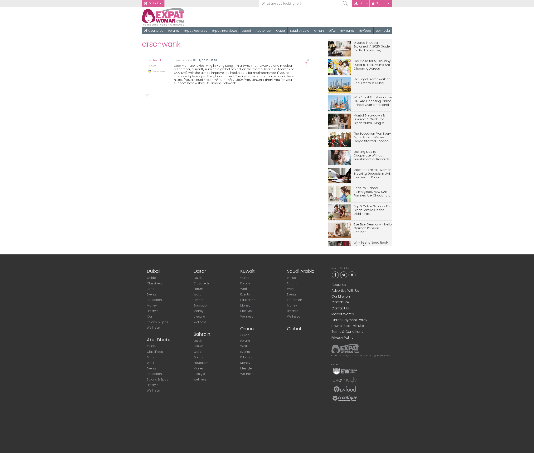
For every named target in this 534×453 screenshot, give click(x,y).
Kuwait (247, 271)
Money (152, 305)
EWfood (365, 30)
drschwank (154, 60)
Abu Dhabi (263, 30)
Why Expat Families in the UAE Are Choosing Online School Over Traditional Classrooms (373, 101)
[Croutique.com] (344, 398)
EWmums (347, 30)
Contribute (340, 302)
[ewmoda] (344, 380)
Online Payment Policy (349, 320)
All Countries (153, 30)
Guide (151, 278)
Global (153, 3)
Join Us (363, 3)
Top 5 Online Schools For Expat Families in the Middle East (372, 210)
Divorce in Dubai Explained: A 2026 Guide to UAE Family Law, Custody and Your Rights (373, 46)
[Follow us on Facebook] (335, 274)
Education (154, 300)
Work (150, 363)
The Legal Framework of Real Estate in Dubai (372, 81)
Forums (174, 30)
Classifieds (155, 283)
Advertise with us (345, 290)
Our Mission (340, 296)
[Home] (178, 17)
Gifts (332, 30)
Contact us (340, 308)
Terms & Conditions (347, 331)
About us (338, 284)
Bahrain (202, 334)
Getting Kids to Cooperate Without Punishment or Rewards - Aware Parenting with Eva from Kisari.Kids (373, 155)
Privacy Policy (342, 337)
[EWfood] (344, 389)
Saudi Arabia (299, 30)
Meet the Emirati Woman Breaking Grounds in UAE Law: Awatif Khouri (373, 173)
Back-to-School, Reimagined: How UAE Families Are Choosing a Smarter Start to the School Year (372, 192)
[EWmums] (344, 371)
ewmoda (383, 30)
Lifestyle (152, 311)
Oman (319, 30)
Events (151, 294)
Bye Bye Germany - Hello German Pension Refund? (373, 228)
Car (149, 316)
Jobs (150, 289)
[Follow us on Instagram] (352, 274)
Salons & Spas (157, 322)
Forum (151, 357)
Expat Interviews (224, 30)
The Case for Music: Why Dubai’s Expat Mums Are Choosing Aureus (372, 65)
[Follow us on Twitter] (343, 274)
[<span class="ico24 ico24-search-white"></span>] (345, 3)
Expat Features (195, 30)
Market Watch (342, 314)
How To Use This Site (347, 325)
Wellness (153, 327)
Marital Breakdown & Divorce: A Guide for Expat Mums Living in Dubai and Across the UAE (370, 119)
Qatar (280, 30)
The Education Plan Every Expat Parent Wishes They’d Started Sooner (372, 137)
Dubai (246, 30)
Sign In (380, 3)
